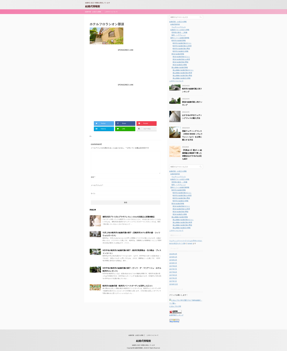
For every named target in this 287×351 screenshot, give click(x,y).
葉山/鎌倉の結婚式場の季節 (182, 75)
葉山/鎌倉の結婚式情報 (180, 67)
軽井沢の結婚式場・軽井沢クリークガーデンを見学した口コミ (128, 286)
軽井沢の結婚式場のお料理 (182, 46)
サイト (93, 193)
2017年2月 (173, 278)
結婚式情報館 (92, 6)
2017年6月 (173, 272)
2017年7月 (173, 269)
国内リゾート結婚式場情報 (179, 38)
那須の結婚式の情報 (180, 65)
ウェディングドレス (179, 27)
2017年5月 (173, 275)
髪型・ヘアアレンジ (179, 35)
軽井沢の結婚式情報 (179, 40)
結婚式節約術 (175, 24)
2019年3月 (173, 257)
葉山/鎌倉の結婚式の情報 (181, 78)
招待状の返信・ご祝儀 (179, 32)
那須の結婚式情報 (178, 54)
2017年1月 (173, 281)
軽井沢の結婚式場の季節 (181, 48)
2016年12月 (173, 284)
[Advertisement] (125, 66)
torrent (189, 243)
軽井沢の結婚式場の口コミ (182, 43)
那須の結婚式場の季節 (180, 62)
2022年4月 (173, 254)
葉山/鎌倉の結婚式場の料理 (182, 73)
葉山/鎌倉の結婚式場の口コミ (183, 70)
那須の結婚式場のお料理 (181, 59)
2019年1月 (173, 263)
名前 (93, 177)
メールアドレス (97, 185)
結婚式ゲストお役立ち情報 (179, 30)
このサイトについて (111, 12)
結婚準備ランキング (176, 315)
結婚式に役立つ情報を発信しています (143, 345)
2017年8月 (173, 266)
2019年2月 (173, 260)
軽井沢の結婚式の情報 (180, 51)
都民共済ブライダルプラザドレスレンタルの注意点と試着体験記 (129, 217)
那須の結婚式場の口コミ (181, 57)
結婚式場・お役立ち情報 (93, 12)
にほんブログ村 (175, 306)
